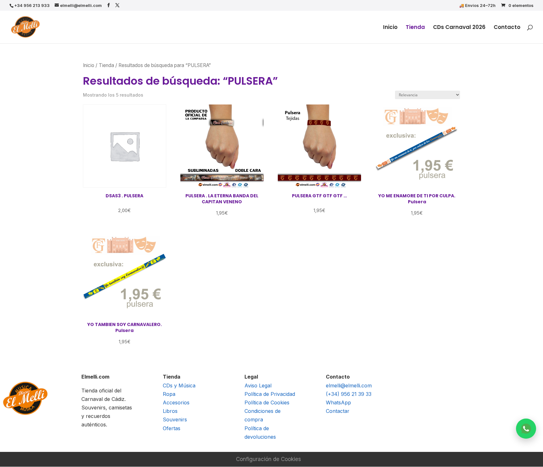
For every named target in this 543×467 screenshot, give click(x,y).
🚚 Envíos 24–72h (477, 5)
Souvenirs (175, 419)
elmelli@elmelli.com (349, 385)
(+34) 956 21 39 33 (348, 394)
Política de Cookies (266, 402)
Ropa (169, 394)
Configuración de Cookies (268, 459)
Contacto (507, 28)
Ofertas (171, 428)
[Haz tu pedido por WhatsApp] (526, 429)
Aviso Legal (258, 385)
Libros (170, 411)
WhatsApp (338, 402)
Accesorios (176, 402)
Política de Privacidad (269, 394)
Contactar (337, 411)
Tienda (415, 28)
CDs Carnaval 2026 (459, 28)
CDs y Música (179, 385)
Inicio (390, 28)
